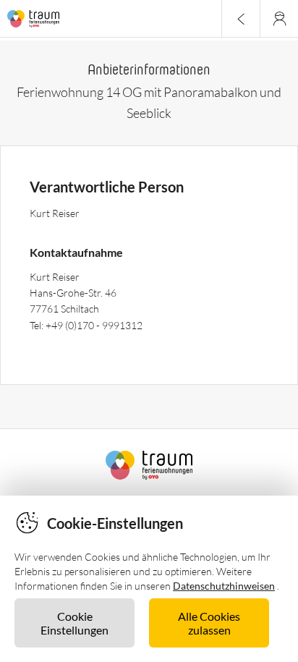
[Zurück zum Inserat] (240, 18)
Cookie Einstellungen (74, 623)
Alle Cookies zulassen (209, 623)
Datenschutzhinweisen (224, 586)
